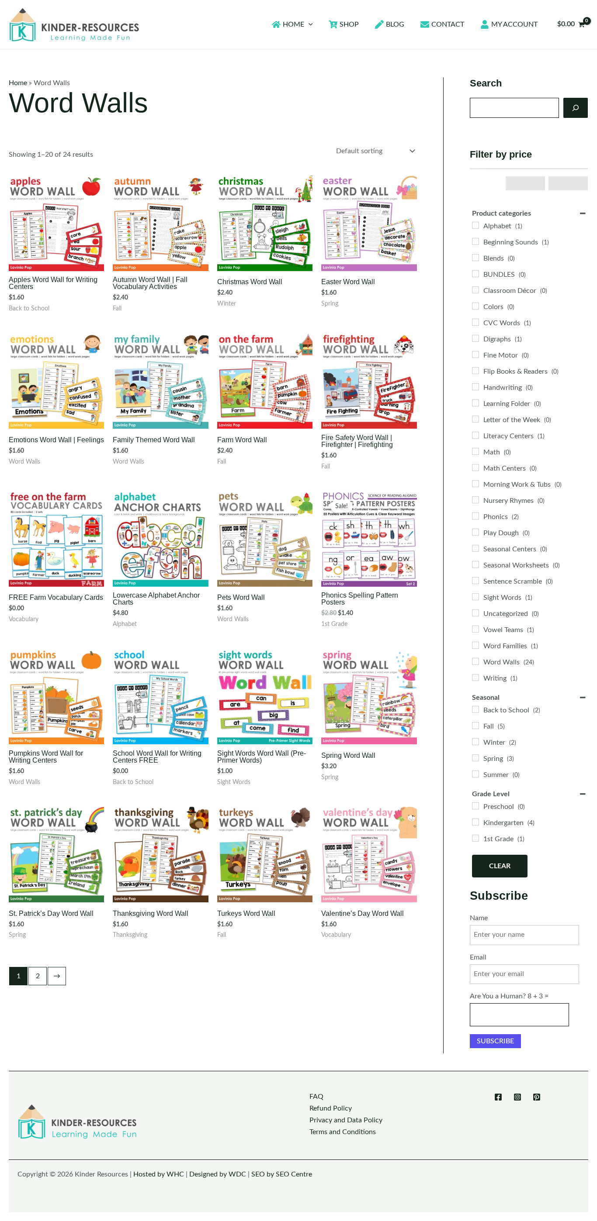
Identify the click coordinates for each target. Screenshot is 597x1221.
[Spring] (475, 757)
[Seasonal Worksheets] (475, 564)
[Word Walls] (475, 661)
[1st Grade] (475, 838)
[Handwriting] (475, 386)
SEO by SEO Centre (281, 1174)
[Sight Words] (475, 596)
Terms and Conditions (342, 1131)
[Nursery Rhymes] (475, 499)
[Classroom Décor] (475, 289)
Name (479, 918)
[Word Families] (475, 645)
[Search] (575, 108)
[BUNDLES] (475, 273)
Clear (499, 866)
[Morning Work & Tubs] (475, 483)
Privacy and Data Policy (345, 1120)
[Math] (475, 451)
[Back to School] (475, 709)
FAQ (316, 1096)
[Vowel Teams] (475, 629)
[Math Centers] (475, 467)
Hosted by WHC (158, 1174)
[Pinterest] (537, 1097)
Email (478, 957)
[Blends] (475, 257)
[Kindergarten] (475, 822)
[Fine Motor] (475, 354)
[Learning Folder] (475, 402)
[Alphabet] (475, 225)
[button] (308, 24)
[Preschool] (475, 805)
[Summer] (475, 773)
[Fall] (475, 725)
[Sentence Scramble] (475, 580)
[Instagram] (517, 1097)
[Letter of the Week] (475, 419)
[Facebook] (498, 1097)
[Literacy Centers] (475, 435)
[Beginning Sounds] (475, 241)
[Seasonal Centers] (475, 548)
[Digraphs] (475, 338)
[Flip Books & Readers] (475, 370)
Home (18, 82)
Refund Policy (330, 1108)
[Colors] (475, 306)
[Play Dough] (475, 532)
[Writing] (475, 677)
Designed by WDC (217, 1174)
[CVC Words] (475, 322)
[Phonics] (475, 515)
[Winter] (475, 741)
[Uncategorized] (475, 612)
